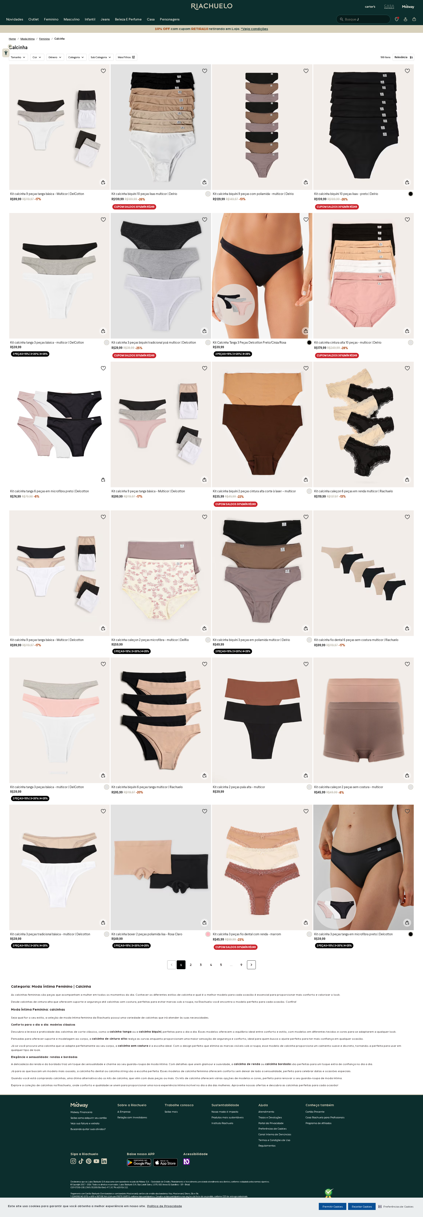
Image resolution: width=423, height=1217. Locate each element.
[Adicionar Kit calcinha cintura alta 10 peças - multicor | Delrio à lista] (407, 219)
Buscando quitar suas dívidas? (88, 1129)
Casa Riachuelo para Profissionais (325, 1117)
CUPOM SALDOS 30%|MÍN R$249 (134, 206)
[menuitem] (14, 19)
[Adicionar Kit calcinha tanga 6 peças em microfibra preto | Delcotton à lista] (103, 368)
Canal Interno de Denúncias (274, 1134)
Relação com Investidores (132, 1117)
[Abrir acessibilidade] (5, 52)
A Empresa (123, 1111)
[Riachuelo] (211, 6)
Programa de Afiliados (318, 1123)
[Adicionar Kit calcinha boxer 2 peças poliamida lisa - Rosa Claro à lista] (204, 811)
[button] (395, 1206)
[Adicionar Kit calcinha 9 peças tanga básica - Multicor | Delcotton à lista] (204, 368)
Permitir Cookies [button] (333, 1206)
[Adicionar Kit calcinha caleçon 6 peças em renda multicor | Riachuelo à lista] (407, 368)
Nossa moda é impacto (225, 1111)
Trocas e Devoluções (270, 1117)
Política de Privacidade (164, 1206)
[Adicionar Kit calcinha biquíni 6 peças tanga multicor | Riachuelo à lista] (204, 664)
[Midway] (408, 6)
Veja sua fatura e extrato (84, 1123)
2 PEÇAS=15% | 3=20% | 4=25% (30, 354)
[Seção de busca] (363, 19)
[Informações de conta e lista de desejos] (405, 19)
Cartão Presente (315, 1111)
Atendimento (266, 1111)
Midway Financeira (81, 1112)
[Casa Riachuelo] (389, 6)
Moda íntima (27, 38)
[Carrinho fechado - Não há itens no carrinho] (414, 19)
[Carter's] (370, 6)
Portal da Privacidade (271, 1123)
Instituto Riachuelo (222, 1123)
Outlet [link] (33, 19)
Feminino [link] (51, 19)
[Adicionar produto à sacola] (103, 182)
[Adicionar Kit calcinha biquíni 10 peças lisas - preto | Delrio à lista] (407, 71)
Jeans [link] (105, 19)
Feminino (44, 38)
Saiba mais (171, 1111)
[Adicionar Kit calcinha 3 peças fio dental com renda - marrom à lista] (306, 811)
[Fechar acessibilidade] (10, 46)
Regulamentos (266, 1145)
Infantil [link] (90, 19)
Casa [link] (151, 19)
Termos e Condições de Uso (274, 1140)
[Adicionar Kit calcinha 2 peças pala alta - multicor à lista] (306, 664)
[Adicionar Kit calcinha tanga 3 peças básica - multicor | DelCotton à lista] (103, 219)
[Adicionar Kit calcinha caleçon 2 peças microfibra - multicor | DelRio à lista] (204, 517)
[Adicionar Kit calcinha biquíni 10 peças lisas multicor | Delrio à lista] (204, 71)
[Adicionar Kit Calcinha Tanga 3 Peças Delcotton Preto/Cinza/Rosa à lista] (306, 219)
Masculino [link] (72, 19)
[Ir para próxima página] (251, 964)
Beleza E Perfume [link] (128, 19)
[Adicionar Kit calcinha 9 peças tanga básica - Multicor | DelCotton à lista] (103, 71)
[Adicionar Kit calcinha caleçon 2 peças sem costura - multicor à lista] (407, 664)
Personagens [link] (170, 19)
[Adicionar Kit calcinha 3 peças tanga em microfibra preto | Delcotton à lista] (407, 811)
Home (12, 38)
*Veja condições (253, 28)
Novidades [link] (14, 19)
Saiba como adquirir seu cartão (88, 1117)
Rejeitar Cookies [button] (362, 1206)
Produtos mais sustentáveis (227, 1117)
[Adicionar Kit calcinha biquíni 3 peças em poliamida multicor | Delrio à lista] (306, 517)
